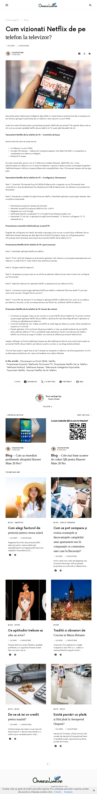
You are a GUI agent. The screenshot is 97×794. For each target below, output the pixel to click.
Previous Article (15, 415)
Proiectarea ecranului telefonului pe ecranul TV (30, 364)
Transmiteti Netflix (16, 370)
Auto (10, 709)
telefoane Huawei (35, 367)
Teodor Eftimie (17, 53)
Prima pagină (12, 20)
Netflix (52, 361)
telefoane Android (16, 367)
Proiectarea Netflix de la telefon (70, 364)
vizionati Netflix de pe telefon (41, 370)
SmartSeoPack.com (59, 787)
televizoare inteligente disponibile (62, 367)
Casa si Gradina (67, 522)
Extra (17, 625)
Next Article (83, 415)
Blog (26, 20)
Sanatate (19, 522)
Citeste (57, 792)
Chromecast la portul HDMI (33, 361)
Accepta (68, 792)
